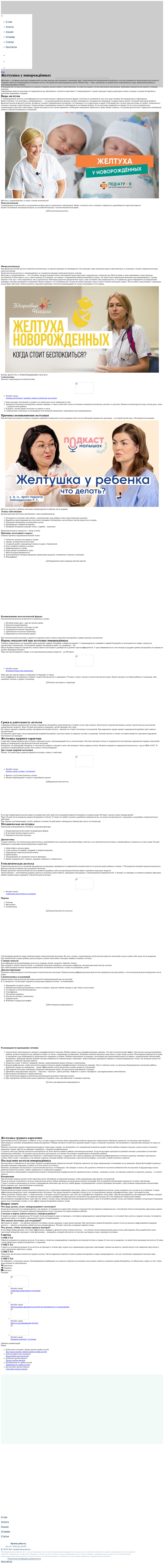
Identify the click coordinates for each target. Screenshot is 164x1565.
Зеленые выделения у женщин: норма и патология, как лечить (31, 398)
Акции (9, 31)
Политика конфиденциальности (24, 1559)
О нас (9, 21)
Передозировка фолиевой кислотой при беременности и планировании (40, 1307)
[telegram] (7, 68)
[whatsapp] (7, 62)
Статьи (10, 42)
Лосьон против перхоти (15, 1360)
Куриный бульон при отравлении (19, 671)
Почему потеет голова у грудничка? (20, 771)
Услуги (10, 26)
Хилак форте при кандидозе (17, 1356)
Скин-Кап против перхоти (16, 1369)
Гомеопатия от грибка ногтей (18, 1365)
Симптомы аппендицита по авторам (21, 894)
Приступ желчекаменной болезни (24, 1323)
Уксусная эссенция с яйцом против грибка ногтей (26, 1352)
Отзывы (10, 37)
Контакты (11, 47)
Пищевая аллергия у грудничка (23, 1339)
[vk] (7, 55)
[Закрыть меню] (2, 15)
